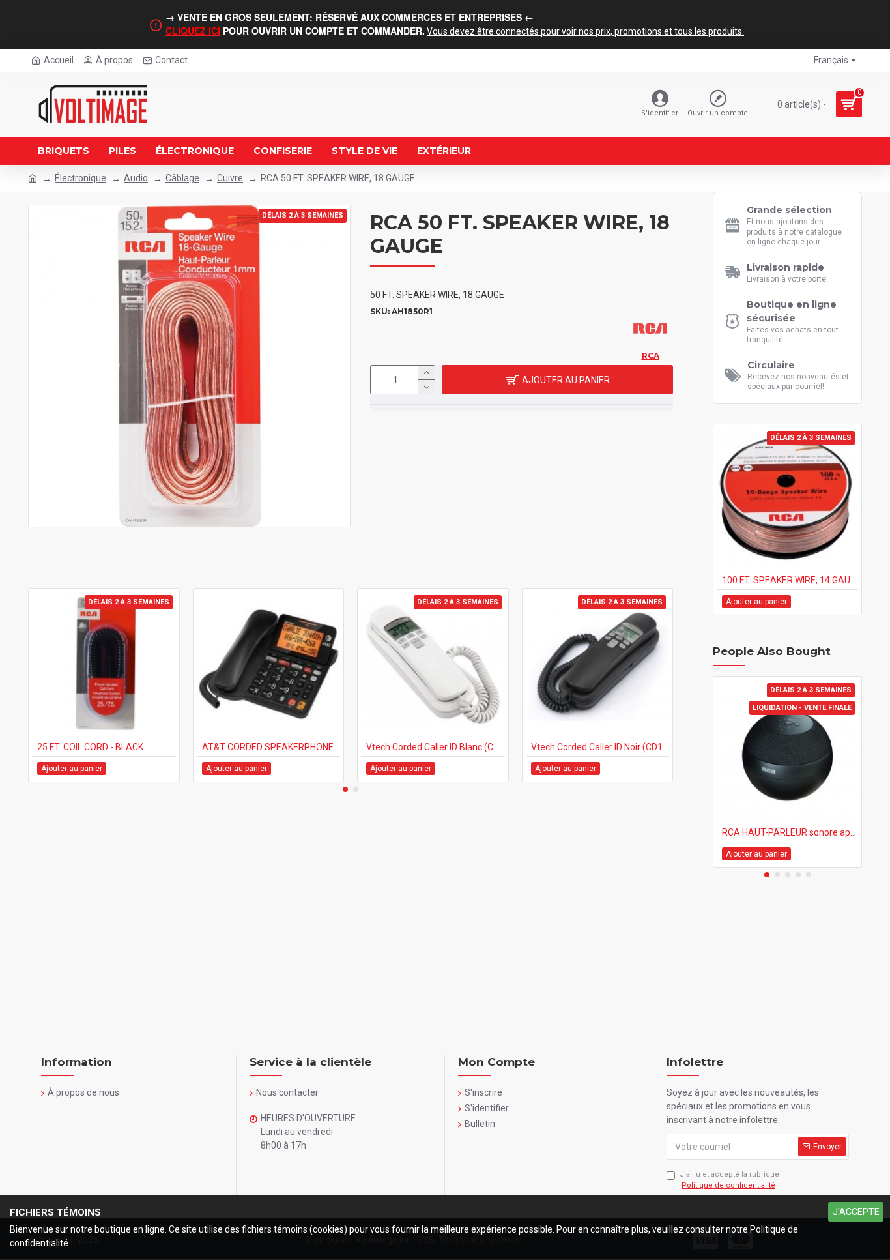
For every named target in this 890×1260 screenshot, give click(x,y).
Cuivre (230, 178)
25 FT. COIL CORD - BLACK (90, 747)
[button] (345, 789)
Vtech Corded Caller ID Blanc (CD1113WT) (435, 747)
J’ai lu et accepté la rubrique (729, 1180)
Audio (136, 178)
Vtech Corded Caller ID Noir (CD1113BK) (600, 747)
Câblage (182, 178)
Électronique (80, 178)
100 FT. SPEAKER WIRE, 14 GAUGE (790, 580)
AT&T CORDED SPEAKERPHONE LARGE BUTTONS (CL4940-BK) (271, 747)
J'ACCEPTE (856, 1212)
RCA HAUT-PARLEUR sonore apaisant (790, 832)
